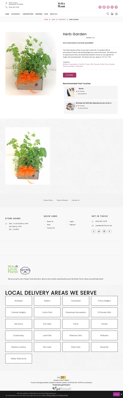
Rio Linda (47, 347)
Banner (81, 88)
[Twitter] (104, 7)
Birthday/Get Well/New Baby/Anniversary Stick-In (93, 103)
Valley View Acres (18, 358)
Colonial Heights (18, 312)
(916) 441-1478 (14, 7)
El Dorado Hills (104, 312)
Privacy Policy (48, 200)
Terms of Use (63, 395)
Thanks (87, 64)
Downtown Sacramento (76, 312)
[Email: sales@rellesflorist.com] (116, 7)
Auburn (47, 301)
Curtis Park (47, 312)
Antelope (19, 301)
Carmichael (76, 301)
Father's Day (104, 64)
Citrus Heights (104, 301)
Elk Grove (18, 324)
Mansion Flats (76, 335)
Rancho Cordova (18, 347)
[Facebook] (100, 7)
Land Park (47, 335)
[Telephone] (7, 7)
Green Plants (79, 66)
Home (7, 14)
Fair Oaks (47, 324)
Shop (53, 19)
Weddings (38, 14)
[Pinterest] (112, 7)
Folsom (104, 324)
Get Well (81, 64)
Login (72, 221)
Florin (75, 324)
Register (73, 225)
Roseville (104, 347)
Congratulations (73, 64)
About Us (53, 14)
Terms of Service (62, 200)
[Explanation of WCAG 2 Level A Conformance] (61, 377)
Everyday (97, 64)
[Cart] (112, 14)
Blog (46, 14)
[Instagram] (108, 7)
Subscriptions (28, 14)
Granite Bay (18, 335)
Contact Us (75, 200)
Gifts (92, 64)
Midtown (104, 335)
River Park (75, 347)
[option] (30, 64)
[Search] (107, 13)
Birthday (62, 19)
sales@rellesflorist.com (104, 225)
